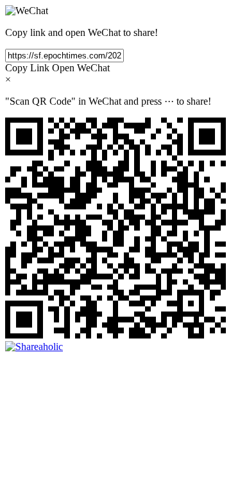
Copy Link (27, 67)
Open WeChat (81, 67)
